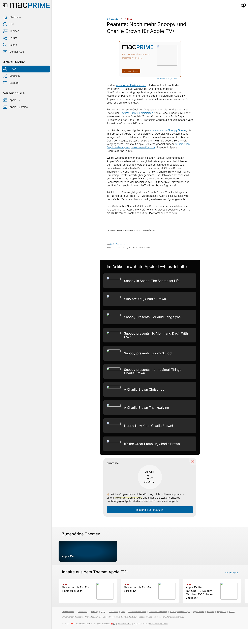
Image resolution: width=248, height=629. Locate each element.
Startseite (15, 17)
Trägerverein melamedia (158, 624)
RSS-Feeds (113, 612)
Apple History (198, 612)
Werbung (94, 612)
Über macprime (68, 612)
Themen (14, 30)
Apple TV (14, 100)
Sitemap (210, 612)
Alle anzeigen (231, 572)
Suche (13, 44)
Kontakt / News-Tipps (137, 612)
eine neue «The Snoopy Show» (168, 130)
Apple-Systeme (18, 106)
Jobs (123, 612)
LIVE (12, 24)
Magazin (14, 75)
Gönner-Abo (16, 51)
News (12, 68)
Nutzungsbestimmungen (180, 612)
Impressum (221, 612)
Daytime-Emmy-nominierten (136, 112)
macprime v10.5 (124, 624)
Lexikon (14, 82)
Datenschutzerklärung (158, 612)
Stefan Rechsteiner (118, 244)
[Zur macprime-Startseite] (30, 5)
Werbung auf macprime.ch (167, 78)
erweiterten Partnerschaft (131, 85)
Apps (103, 612)
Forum (13, 37)
